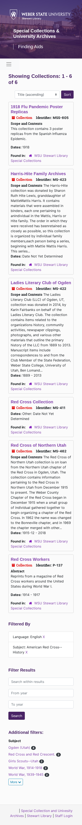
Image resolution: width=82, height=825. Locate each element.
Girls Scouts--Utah (23, 761)
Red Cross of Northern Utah (38, 445)
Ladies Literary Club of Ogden (41, 282)
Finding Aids (30, 46)
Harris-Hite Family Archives (38, 173)
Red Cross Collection (32, 402)
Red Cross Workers (30, 559)
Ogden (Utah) (19, 747)
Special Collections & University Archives (36, 33)
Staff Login (64, 816)
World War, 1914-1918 (25, 768)
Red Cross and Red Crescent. (32, 754)
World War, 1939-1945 (26, 774)
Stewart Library (39, 816)
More (14, 782)
